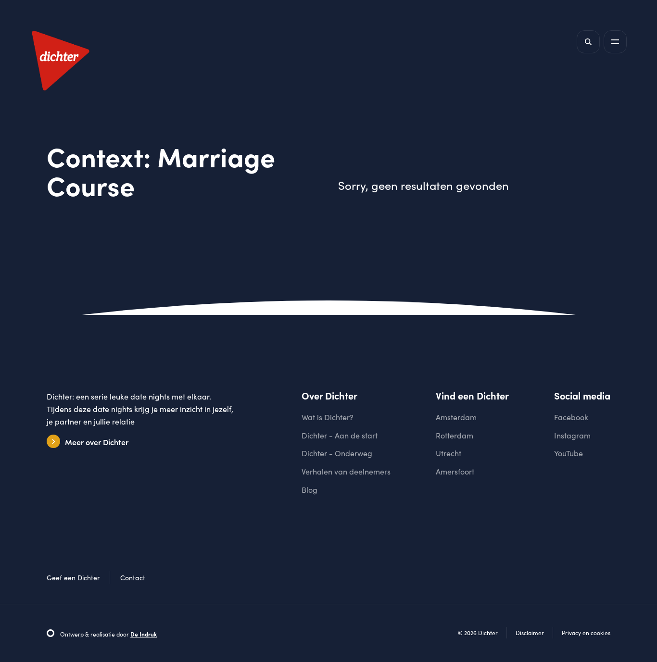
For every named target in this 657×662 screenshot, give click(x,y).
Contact (132, 577)
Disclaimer (530, 633)
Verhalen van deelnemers (346, 471)
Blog (309, 490)
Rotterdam (454, 435)
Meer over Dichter (96, 442)
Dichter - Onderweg (337, 453)
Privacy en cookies (586, 633)
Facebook (571, 417)
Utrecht (448, 453)
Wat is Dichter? (328, 417)
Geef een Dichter (73, 577)
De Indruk (143, 634)
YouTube (568, 453)
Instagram (572, 435)
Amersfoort (455, 471)
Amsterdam (456, 417)
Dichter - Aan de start (340, 435)
